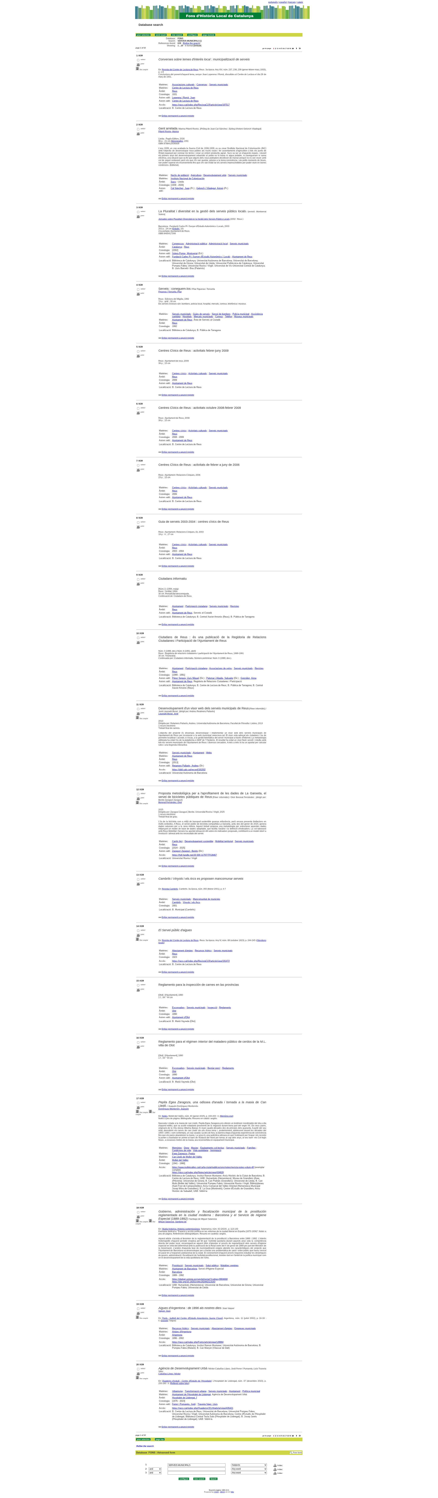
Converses (202, 84)
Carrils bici (177, 841)
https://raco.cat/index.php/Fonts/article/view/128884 (197, 1342)
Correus (219, 316)
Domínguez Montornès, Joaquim (173, 1109)
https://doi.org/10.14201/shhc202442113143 (193, 1281)
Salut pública (212, 1265)
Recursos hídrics (203, 950)
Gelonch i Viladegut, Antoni (209, 188)
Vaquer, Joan (164, 1311)
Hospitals (187, 316)
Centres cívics (179, 373)
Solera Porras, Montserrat (185, 253)
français (292, 2)
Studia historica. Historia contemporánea (181, 1229)
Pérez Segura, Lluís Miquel (185, 678)
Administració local (218, 243)
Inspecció (212, 1007)
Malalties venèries (230, 1265)
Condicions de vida (181, 1150)
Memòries (177, 1148)
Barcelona (177, 1272)
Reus (174, 91)
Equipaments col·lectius (212, 1148)
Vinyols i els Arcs (191, 902)
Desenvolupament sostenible (199, 841)
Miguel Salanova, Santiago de (172, 1222)
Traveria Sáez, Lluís (208, 1404)
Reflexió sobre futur (180, 1383)
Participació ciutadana (196, 606)
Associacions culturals (183, 84)
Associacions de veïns (220, 668)
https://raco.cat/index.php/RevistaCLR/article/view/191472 (201, 961)
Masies (194, 1148)
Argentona (177, 1335)
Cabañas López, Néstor (169, 1374)
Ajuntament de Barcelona (184, 1268)
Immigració (215, 1150)
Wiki (232, 1492)
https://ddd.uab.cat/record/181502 (188, 769)
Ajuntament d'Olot (181, 1017)
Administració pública (196, 243)
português (273, 2)
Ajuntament (177, 606)
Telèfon (228, 316)
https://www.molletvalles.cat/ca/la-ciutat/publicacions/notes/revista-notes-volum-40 (213, 1167)
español (283, 2)
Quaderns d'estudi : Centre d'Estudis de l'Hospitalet (186, 1381)
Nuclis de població (180, 175)
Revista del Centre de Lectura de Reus (180, 69)
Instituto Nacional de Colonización (187, 178)
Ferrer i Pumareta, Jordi (184, 1404)
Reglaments (225, 1007)
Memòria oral (226, 1116)
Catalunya (177, 247)
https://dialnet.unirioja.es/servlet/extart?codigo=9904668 (200, 1279)
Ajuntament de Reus (242, 256)
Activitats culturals (197, 373)
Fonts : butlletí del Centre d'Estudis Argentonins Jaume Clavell (192, 1318)
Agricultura (196, 175)
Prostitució (177, 1265)
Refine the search (191, 43)
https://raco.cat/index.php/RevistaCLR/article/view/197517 (201, 104)
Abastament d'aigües (182, 950)
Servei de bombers (221, 314)
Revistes (234, 606)
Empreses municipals (245, 1328)
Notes (165, 1116)
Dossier (164, 1320)
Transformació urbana (195, 1391)
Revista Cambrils (170, 889)
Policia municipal (241, 314)
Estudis (176, 228)
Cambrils (176, 902)
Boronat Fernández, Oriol (170, 802)
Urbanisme (177, 1391)
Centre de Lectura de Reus (185, 88)
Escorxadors (178, 1007)
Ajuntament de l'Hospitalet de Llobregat (191, 1394)
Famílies (251, 1148)
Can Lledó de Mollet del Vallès (187, 1157)
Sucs (173, 181)
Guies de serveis (201, 314)
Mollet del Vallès (180, 1160)
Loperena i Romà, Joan (183, 97)
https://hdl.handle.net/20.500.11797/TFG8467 (194, 855)
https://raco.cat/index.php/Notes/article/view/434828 (198, 1172)
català (300, 2)
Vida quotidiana (200, 1150)
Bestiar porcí (214, 1068)
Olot (174, 1010)
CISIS (216, 1492)
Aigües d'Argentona (181, 1331)
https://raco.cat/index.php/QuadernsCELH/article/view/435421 (202, 1408)
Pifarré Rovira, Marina (168, 131)
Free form (297, 1452)
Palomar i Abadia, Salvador (219, 678)
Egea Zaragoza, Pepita (183, 1153)
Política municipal (251, 1391)
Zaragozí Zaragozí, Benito (185, 851)
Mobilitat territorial (224, 841)
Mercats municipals (203, 316)
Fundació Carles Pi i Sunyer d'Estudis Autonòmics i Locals (201, 256)
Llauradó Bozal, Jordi (168, 714)
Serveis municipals (218, 84)
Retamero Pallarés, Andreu (185, 765)
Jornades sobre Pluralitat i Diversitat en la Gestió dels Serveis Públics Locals (194, 219)
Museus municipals (243, 316)
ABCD (222, 1492)
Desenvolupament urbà (214, 175)
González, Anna (248, 678)
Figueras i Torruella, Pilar (170, 292)
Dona (186, 1148)
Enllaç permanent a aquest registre (178, 116)
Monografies (177, 141)
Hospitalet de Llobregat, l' (184, 1397)
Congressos (178, 243)
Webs (209, 752)
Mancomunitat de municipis (206, 899)
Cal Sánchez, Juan (180, 188)
